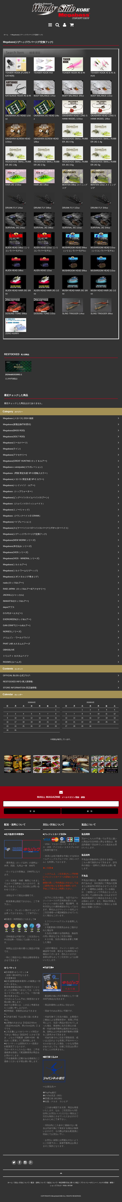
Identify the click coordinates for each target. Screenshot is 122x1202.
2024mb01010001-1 (13, 375)
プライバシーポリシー (88, 1182)
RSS (64, 1185)
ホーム (6, 35)
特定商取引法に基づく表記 (69, 1182)
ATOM (70, 1185)
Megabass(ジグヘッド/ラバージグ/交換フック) (27, 35)
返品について (52, 1182)
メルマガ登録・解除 (105, 1182)
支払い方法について (21, 1182)
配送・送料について (38, 1182)
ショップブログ (55, 1185)
